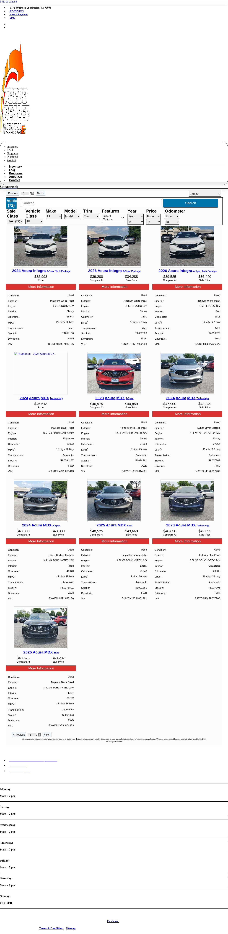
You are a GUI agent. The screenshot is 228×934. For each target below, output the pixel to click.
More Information (41, 287)
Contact (11, 160)
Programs (12, 153)
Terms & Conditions (51, 928)
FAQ (10, 150)
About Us (12, 156)
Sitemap (71, 928)
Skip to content (8, 1)
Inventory (12, 146)
